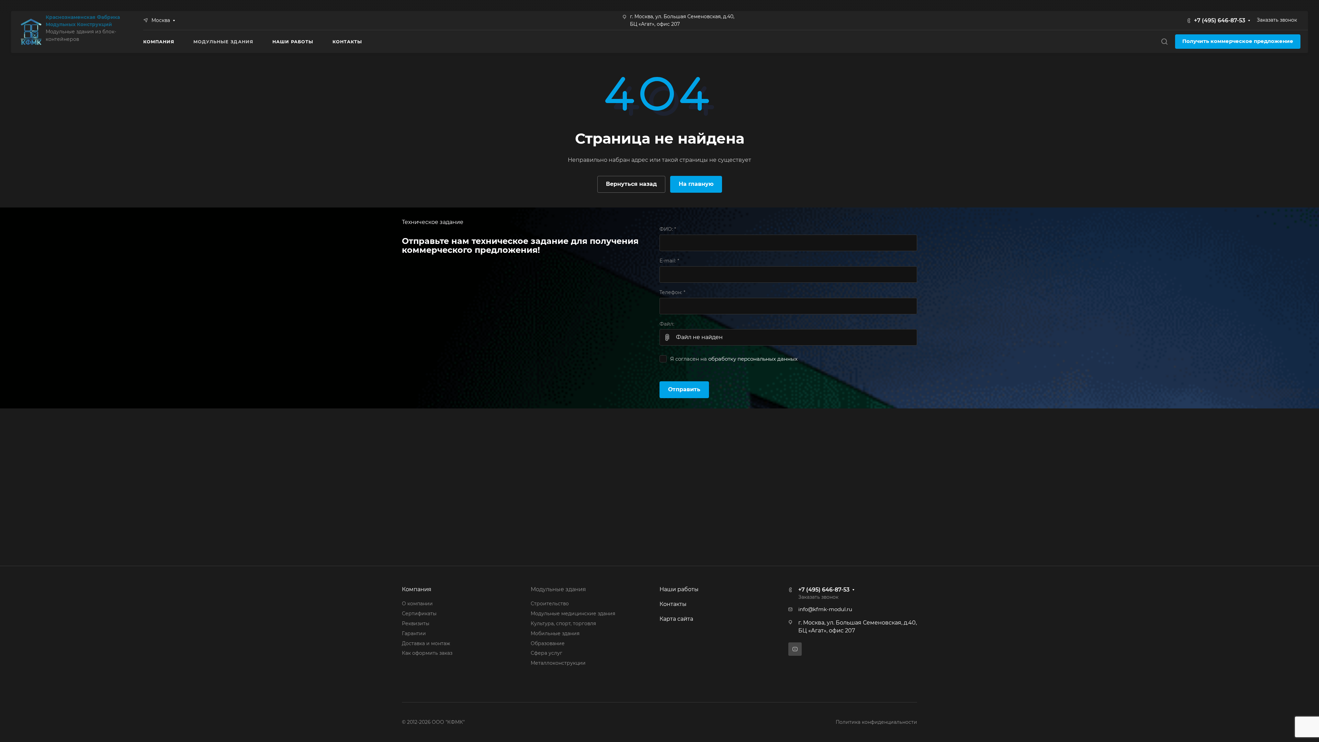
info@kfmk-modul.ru (825, 609)
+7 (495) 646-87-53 (1219, 20)
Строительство (550, 603)
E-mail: (669, 260)
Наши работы (679, 589)
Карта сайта (676, 619)
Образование (548, 643)
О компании (417, 603)
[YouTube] (795, 649)
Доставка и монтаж (426, 643)
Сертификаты (419, 613)
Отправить (684, 389)
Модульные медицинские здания (573, 613)
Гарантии (414, 633)
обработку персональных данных (753, 359)
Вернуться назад (631, 184)
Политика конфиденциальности (876, 722)
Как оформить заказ (427, 653)
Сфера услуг (546, 653)
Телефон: (672, 292)
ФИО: (668, 229)
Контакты (673, 604)
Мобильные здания (555, 633)
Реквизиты (415, 623)
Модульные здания (558, 589)
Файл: (667, 324)
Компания (416, 589)
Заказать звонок (1277, 20)
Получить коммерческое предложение (1237, 41)
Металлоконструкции (558, 663)
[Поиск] (1164, 41)
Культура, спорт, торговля (563, 623)
